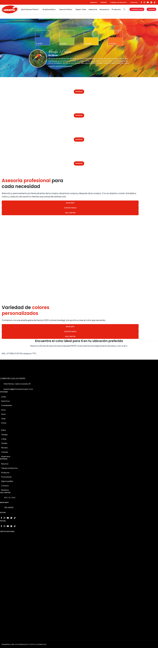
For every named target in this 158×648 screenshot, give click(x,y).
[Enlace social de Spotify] (151, 2)
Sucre (3, 414)
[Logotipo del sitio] (10, 9)
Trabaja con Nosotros (9, 468)
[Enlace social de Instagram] (144, 2)
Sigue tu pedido (7, 481)
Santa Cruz (5, 401)
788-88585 (8, 507)
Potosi (3, 423)
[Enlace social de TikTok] (154, 2)
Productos (5, 472)
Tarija (3, 418)
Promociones (6, 477)
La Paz (3, 397)
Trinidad (4, 434)
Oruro (3, 410)
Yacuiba (4, 443)
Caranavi (4, 452)
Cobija (3, 439)
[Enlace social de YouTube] (148, 2)
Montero (4, 448)
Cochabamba (6, 405)
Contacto (5, 486)
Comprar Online (137, 9)
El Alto (3, 430)
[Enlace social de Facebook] (141, 2)
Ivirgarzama (5, 456)
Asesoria (151, 9)
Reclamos (5, 490)
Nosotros (4, 464)
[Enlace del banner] (79, 89)
